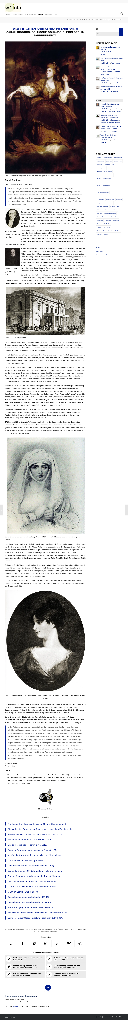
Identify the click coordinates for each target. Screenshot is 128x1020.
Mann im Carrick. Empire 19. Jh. (23, 892)
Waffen (106, 234)
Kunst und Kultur (72, 929)
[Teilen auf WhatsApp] (45, 943)
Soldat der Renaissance (110, 213)
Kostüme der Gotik (115, 196)
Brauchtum (109, 161)
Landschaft (119, 199)
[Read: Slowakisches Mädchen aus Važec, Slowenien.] (98, 105)
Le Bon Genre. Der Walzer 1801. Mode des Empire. (32, 886)
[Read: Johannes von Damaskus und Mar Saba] (98, 48)
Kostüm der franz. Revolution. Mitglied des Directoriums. (35, 855)
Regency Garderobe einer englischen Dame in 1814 (32, 850)
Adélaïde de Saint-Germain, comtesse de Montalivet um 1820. (37, 913)
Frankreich (114, 83)
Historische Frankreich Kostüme (105, 175)
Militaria (111, 203)
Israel (112, 52)
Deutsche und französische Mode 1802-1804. (29, 897)
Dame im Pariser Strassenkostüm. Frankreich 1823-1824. (35, 918)
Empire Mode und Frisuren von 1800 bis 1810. (30, 839)
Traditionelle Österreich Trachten (105, 230)
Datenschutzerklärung (103, 255)
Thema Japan (107, 220)
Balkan (109, 72)
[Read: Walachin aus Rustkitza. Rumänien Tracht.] (98, 136)
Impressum (100, 251)
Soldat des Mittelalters (113, 216)
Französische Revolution (29, 929)
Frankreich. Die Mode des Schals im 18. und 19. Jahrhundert (37, 824)
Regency (66, 29)
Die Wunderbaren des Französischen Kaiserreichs (32, 881)
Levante (117, 52)
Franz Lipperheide (101, 168)
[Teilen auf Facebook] (22, 943)
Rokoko (74, 29)
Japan (118, 63)
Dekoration (99, 164)
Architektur (99, 157)
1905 (104, 109)
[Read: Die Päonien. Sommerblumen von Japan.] (98, 59)
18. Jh (19, 29)
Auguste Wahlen (118, 157)
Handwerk (99, 171)
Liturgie (102, 54)
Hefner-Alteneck (108, 171)
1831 (104, 83)
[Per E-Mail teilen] (11, 944)
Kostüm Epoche (55, 29)
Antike (104, 72)
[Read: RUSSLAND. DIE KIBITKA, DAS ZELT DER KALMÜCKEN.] (98, 127)
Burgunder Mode (118, 161)
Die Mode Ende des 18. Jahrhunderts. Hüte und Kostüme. (35, 871)
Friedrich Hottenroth (112, 168)
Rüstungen (99, 213)
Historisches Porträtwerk (52, 929)
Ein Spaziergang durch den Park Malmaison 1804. (32, 907)
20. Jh (108, 109)
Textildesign (100, 220)
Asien (113, 63)
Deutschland (115, 120)
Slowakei (103, 111)
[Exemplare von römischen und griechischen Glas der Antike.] (1, 510)
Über (97, 244)
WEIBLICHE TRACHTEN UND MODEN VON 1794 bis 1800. (36, 834)
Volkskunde (117, 230)
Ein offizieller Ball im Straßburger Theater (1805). (31, 865)
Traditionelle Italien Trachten (103, 223)
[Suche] (121, 14)
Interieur (113, 189)
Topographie (116, 220)
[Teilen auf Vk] (68, 943)
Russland (114, 131)
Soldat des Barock (101, 216)
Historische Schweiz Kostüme (104, 185)
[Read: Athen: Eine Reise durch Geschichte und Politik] (98, 67)
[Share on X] (34, 943)
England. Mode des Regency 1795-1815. (27, 845)
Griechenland (104, 74)
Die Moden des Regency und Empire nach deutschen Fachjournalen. (41, 829)
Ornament (112, 206)
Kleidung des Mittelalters (103, 192)
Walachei (103, 142)
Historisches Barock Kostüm (104, 182)
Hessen (103, 122)
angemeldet (17, 1006)
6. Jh (104, 52)
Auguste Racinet (108, 157)
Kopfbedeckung (116, 109)
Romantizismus (113, 210)
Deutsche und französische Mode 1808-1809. (29, 902)
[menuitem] (8, 14)
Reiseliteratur (100, 210)
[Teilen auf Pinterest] (57, 943)
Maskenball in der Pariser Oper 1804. (25, 860)
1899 (104, 63)
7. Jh (108, 52)
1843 (104, 140)
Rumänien (114, 140)
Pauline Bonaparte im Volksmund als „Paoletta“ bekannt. (35, 876)
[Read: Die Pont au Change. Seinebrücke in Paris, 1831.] (98, 79)
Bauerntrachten (100, 161)
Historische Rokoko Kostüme (104, 178)
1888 (104, 131)
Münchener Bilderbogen (102, 206)
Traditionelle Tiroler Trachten (104, 227)
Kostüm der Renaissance (103, 196)
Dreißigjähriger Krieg (109, 164)
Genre (33, 29)
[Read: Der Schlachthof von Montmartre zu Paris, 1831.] (98, 87)
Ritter (106, 210)
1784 (14, 29)
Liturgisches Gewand (102, 203)
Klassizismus (42, 29)
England (26, 29)
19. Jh (108, 63)
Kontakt (98, 247)
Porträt (53, 932)
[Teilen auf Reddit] (80, 943)
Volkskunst (99, 234)
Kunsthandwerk (100, 199)
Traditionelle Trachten (114, 111)
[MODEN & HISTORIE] (13, 7)
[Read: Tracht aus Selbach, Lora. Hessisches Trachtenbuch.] (98, 116)
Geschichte (116, 72)
